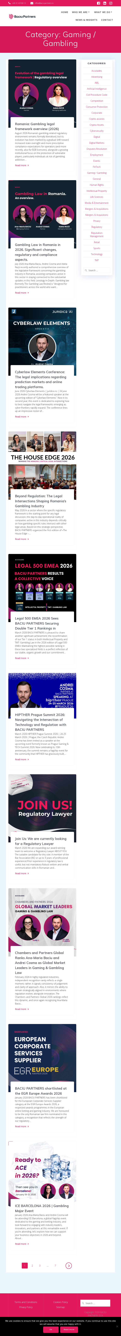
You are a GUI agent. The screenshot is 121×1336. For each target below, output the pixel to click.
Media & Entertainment (97, 202)
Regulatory (97, 226)
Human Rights (97, 184)
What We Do (102, 12)
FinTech (97, 166)
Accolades (97, 70)
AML (97, 82)
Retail (97, 242)
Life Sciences (96, 196)
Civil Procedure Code (96, 94)
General (97, 178)
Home (64, 12)
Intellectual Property (97, 190)
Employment (96, 154)
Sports (96, 248)
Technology (96, 254)
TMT (97, 260)
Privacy (96, 220)
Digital (97, 136)
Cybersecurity (97, 130)
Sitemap (60, 1307)
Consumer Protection (97, 106)
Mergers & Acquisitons (96, 214)
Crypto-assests (96, 118)
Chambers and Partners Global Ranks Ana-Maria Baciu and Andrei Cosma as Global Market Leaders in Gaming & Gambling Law (40, 963)
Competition (96, 100)
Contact (107, 19)
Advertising (96, 76)
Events (96, 160)
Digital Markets (96, 142)
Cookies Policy (60, 1302)
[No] (117, 1326)
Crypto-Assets (97, 124)
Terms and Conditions (26, 1302)
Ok (50, 1329)
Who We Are (80, 12)
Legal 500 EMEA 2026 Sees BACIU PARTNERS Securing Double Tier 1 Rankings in (37, 623)
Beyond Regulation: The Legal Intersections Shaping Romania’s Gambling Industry (40, 501)
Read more (20, 165)
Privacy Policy (25, 1307)
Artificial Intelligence (97, 88)
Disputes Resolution (97, 148)
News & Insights (86, 19)
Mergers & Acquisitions (96, 208)
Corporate (97, 112)
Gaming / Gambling (97, 172)
